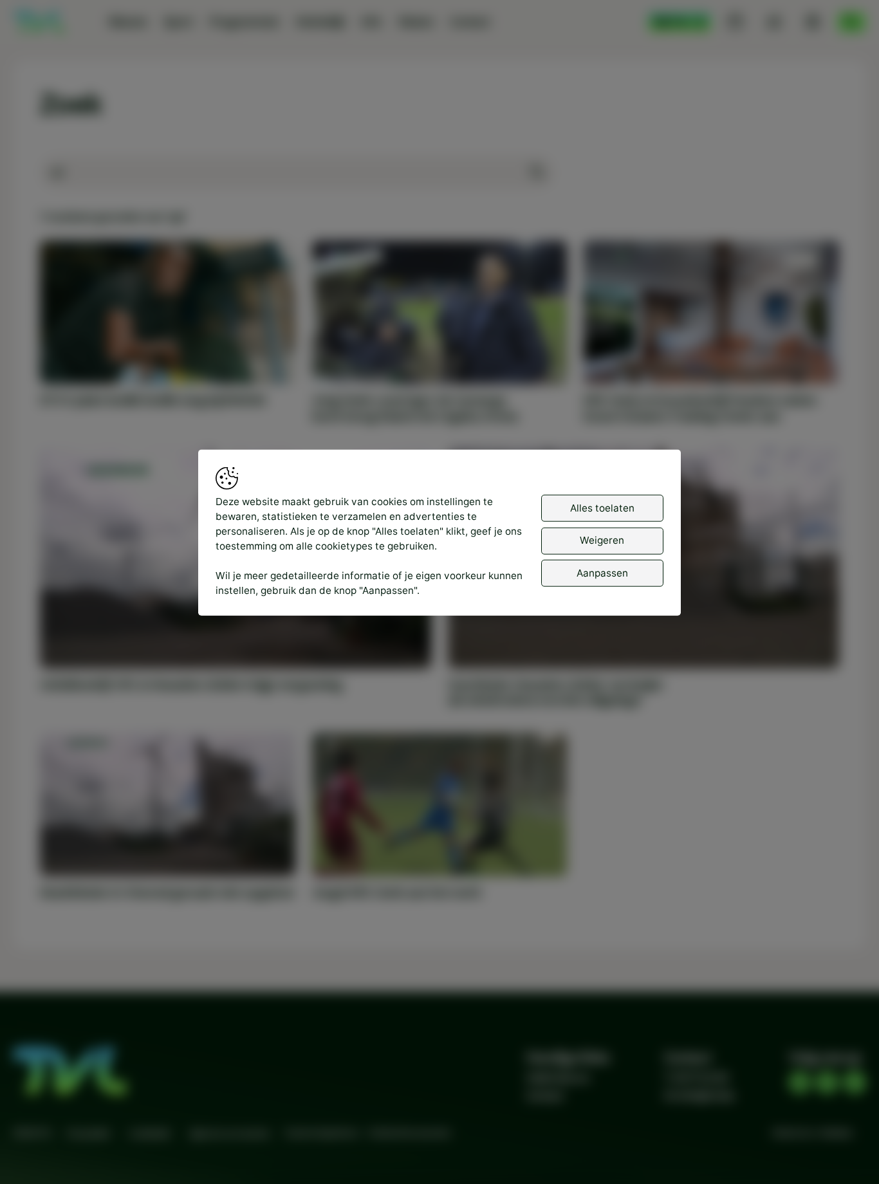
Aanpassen (602, 573)
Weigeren (602, 540)
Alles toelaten (602, 508)
